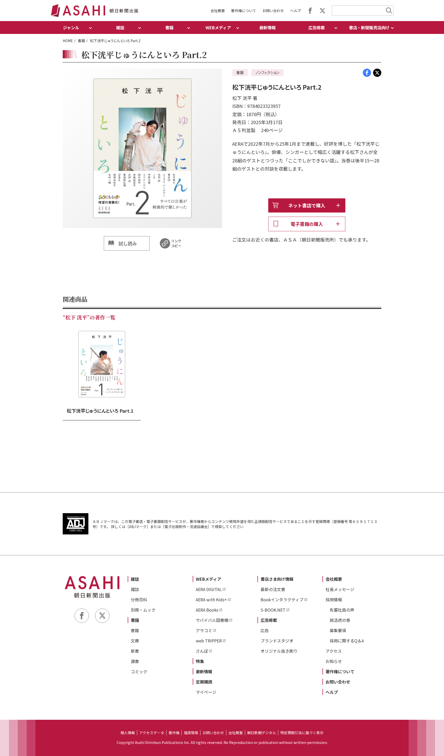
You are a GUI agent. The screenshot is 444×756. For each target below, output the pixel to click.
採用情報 (334, 599)
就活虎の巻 (340, 620)
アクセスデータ (151, 732)
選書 (135, 661)
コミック (139, 671)
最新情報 (267, 27)
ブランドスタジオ (277, 641)
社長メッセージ (340, 589)
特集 (200, 661)
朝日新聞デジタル (261, 732)
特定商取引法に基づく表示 (301, 732)
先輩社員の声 (342, 610)
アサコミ (204, 630)
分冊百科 (139, 599)
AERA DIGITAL (209, 589)
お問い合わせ (273, 10)
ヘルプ (295, 10)
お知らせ (334, 661)
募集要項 (338, 630)
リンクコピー (176, 243)
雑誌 (135, 579)
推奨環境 (191, 732)
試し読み (127, 243)
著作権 (174, 732)
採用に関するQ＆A (347, 641)
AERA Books (207, 610)
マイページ (206, 692)
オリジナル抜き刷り (279, 651)
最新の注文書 (273, 589)
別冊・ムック (143, 610)
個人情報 (128, 732)
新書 (135, 651)
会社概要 (217, 10)
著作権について (243, 10)
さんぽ (202, 651)
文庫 (135, 641)
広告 (265, 630)
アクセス (334, 651)
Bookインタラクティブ (282, 599)
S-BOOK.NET (273, 610)
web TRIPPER (209, 641)
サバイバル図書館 (212, 620)
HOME (68, 40)
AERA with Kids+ (211, 599)
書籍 (81, 40)
